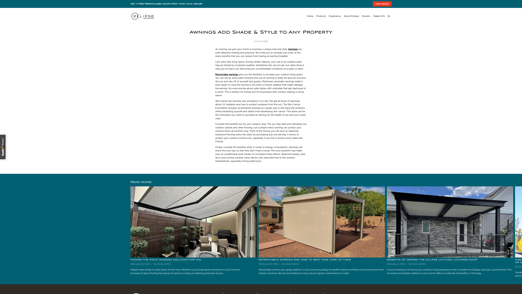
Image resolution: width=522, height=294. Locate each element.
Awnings (293, 49)
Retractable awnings (226, 74)
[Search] (389, 16)
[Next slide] (388, 232)
